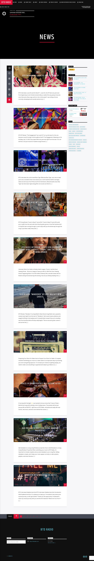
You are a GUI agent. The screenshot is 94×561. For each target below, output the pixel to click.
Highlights (17, 285)
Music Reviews (17, 109)
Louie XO (71, 137)
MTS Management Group (75, 139)
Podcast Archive (54, 2)
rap (74, 144)
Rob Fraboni (72, 146)
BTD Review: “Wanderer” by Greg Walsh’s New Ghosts (40, 295)
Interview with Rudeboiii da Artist (40, 475)
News (21, 2)
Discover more (51, 542)
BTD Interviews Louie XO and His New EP (40, 75)
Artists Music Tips (74, 126)
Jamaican (71, 133)
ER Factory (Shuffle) (74, 109)
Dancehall (83, 129)
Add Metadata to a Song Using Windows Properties (40, 429)
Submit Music (28, 2)
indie (73, 131)
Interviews (80, 131)
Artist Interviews (18, 67)
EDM (70, 131)
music (84, 139)
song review (80, 148)
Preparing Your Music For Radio (40, 341)
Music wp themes (81, 142)
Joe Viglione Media (74, 135)
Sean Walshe (72, 148)
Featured (26, 238)
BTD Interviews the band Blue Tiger (40, 160)
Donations (81, 2)
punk (70, 144)
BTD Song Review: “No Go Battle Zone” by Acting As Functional (80, 99)
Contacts (10, 556)
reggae (78, 144)
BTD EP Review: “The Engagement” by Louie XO (40, 118)
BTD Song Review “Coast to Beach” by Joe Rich (40, 204)
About (36, 2)
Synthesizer (72, 150)
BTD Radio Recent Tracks (15, 15)
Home (15, 2)
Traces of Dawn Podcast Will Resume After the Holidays (40, 385)
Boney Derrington (74, 129)
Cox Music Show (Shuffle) (72, 114)
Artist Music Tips (5, 7)
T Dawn (79, 150)
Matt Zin (16, 84)
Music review (72, 142)
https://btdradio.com (34, 541)
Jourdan (82, 135)
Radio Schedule (44, 2)
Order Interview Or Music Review (68, 2)
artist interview (73, 124)
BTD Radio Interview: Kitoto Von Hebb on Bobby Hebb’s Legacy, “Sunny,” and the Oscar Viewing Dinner (40, 250)
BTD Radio (6, 2)
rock (78, 146)
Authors (82, 126)
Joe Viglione (78, 133)
